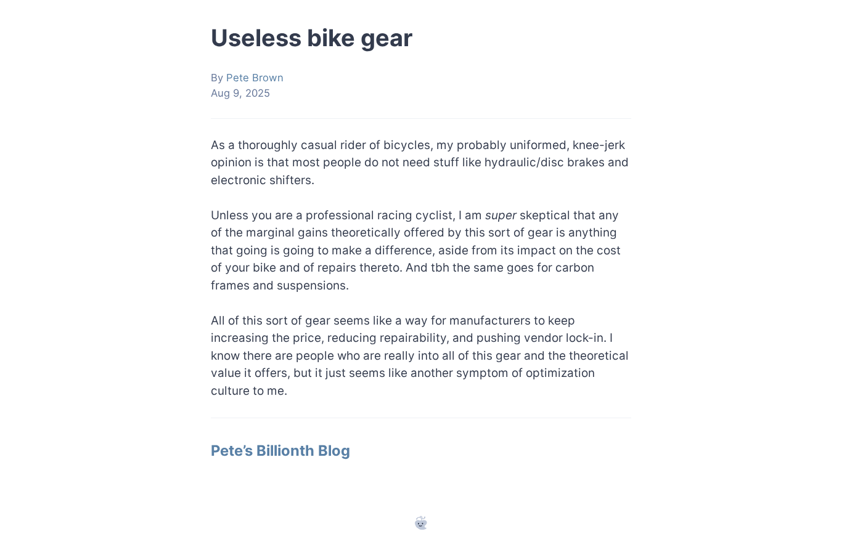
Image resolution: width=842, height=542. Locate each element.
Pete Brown (255, 77)
